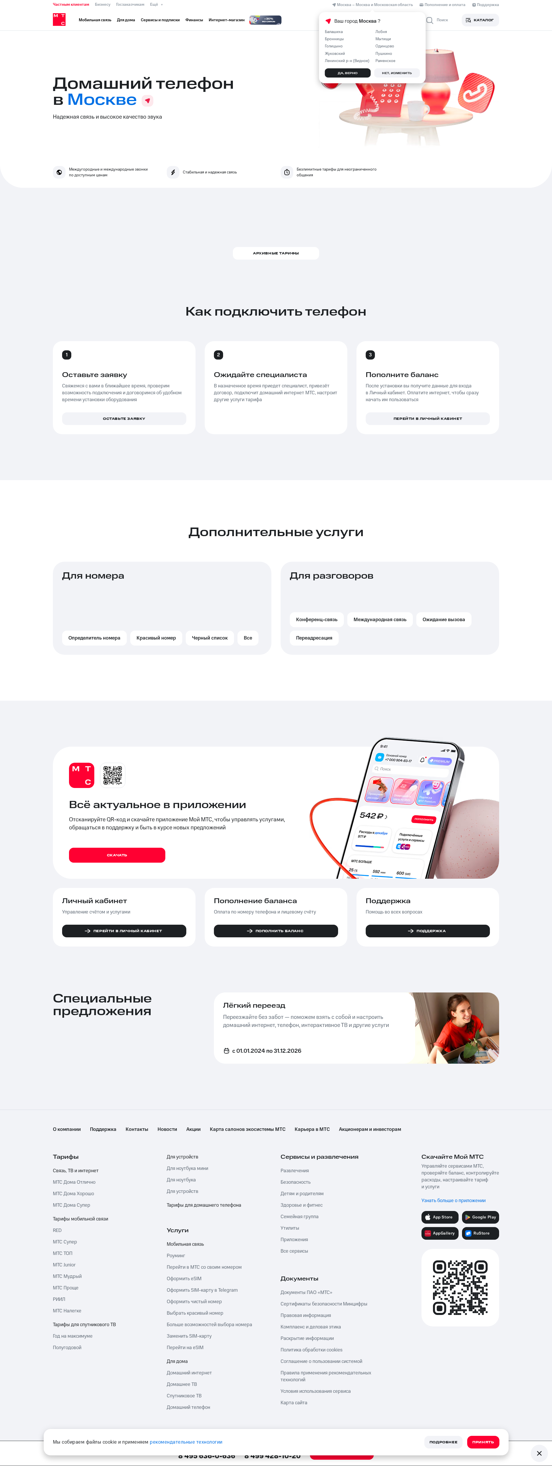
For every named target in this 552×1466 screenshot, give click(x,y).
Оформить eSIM (184, 1278)
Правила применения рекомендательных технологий (326, 1376)
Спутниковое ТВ (184, 1395)
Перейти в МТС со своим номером (204, 1267)
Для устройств (182, 1157)
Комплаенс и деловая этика (311, 1327)
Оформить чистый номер (194, 1301)
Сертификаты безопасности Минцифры (324, 1304)
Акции (193, 1129)
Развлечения (295, 1170)
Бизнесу (102, 4)
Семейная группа (300, 1216)
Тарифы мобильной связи (80, 1219)
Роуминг (176, 1255)
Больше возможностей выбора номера (209, 1324)
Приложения (294, 1239)
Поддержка (103, 1129)
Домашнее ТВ (182, 1384)
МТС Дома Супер (71, 1205)
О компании (67, 1129)
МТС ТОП (62, 1253)
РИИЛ (59, 1299)
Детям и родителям (302, 1193)
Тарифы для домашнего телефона (204, 1205)
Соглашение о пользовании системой (321, 1361)
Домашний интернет (189, 1373)
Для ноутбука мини (187, 1168)
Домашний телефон (188, 1407)
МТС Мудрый (67, 1276)
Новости (167, 1129)
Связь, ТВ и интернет (76, 1170)
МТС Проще (65, 1288)
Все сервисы (294, 1251)
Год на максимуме (73, 1336)
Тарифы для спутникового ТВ (84, 1324)
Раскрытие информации (307, 1338)
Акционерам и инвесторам (370, 1129)
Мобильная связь (185, 1244)
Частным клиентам (71, 4)
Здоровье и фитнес (302, 1205)
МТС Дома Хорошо (73, 1193)
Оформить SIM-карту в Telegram (202, 1290)
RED (57, 1230)
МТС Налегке (67, 1310)
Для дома (177, 1361)
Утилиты (290, 1228)
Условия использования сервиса (316, 1391)
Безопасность (295, 1182)
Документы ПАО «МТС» (306, 1292)
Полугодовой (67, 1347)
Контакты (137, 1129)
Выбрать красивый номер (195, 1313)
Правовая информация (306, 1315)
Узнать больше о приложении (453, 1200)
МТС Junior (64, 1265)
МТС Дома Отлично (74, 1182)
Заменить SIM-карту (189, 1336)
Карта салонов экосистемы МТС (247, 1129)
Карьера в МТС (312, 1129)
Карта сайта (294, 1402)
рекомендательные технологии (186, 1442)
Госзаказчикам (130, 4)
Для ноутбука (181, 1180)
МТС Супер (65, 1242)
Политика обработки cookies (311, 1350)
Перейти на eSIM (185, 1347)
